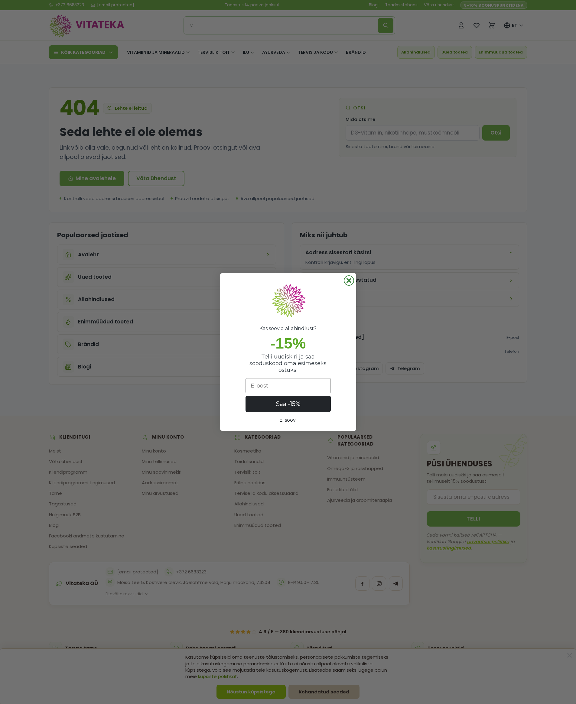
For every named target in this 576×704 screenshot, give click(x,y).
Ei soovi (288, 420)
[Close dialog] (349, 280)
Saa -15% (288, 403)
